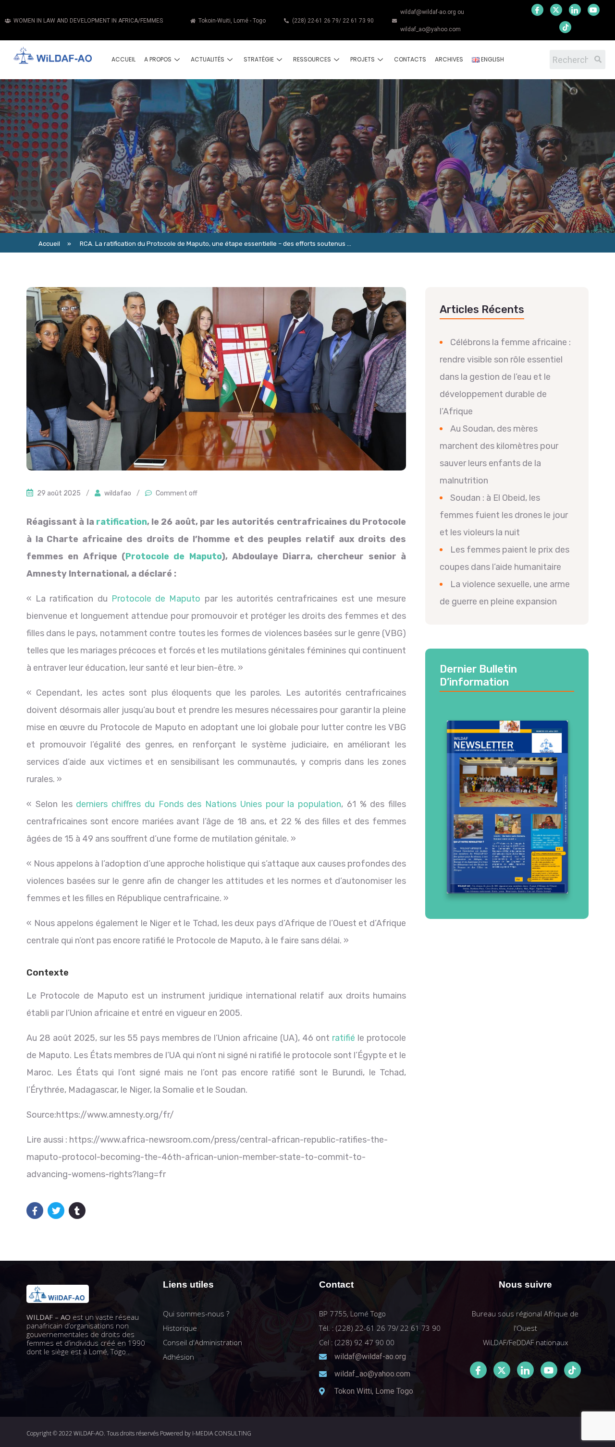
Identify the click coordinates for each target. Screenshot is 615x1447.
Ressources (312, 59)
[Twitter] (556, 10)
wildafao (117, 493)
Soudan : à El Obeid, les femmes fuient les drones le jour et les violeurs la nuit (504, 515)
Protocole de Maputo (173, 556)
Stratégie (259, 59)
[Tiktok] (572, 1370)
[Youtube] (594, 10)
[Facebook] (537, 10)
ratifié (343, 1038)
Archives (449, 59)
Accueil (123, 59)
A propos (158, 59)
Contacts (410, 59)
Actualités (207, 59)
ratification (121, 522)
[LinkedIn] (575, 10)
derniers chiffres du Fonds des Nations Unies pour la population (208, 804)
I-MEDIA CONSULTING (221, 1433)
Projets (362, 59)
